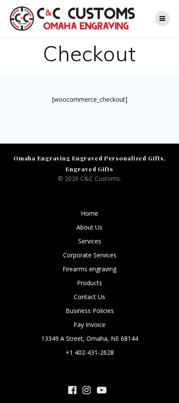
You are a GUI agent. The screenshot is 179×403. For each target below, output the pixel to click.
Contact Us (89, 297)
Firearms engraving (89, 269)
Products (89, 283)
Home (89, 213)
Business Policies (90, 310)
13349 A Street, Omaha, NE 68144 (89, 338)
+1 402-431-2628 (90, 352)
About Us (89, 227)
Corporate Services (89, 255)
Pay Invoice (89, 324)
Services (89, 241)
